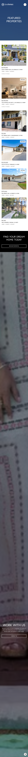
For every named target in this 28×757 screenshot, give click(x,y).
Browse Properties (14, 246)
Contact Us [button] (14, 636)
